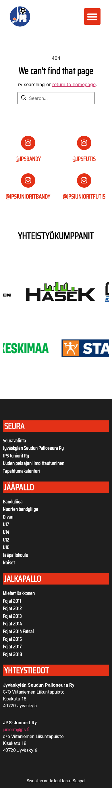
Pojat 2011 (12, 601)
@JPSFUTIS (84, 159)
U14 (6, 532)
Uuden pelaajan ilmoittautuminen (33, 463)
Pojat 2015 (12, 639)
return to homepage (74, 84)
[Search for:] (56, 98)
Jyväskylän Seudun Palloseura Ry (33, 448)
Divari (8, 517)
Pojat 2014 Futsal (18, 631)
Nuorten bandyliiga (20, 509)
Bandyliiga (13, 502)
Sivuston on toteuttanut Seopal (56, 781)
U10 (6, 547)
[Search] (23, 98)
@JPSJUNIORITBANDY (28, 196)
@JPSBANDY (28, 159)
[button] (92, 16)
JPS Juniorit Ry (16, 456)
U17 (6, 524)
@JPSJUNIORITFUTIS (84, 196)
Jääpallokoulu (15, 555)
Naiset (9, 562)
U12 (6, 540)
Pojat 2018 (12, 654)
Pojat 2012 (12, 608)
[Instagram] (28, 143)
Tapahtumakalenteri (21, 471)
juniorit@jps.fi (16, 729)
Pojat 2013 (12, 616)
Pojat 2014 (12, 624)
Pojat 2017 (12, 646)
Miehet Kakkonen (19, 593)
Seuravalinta (14, 440)
